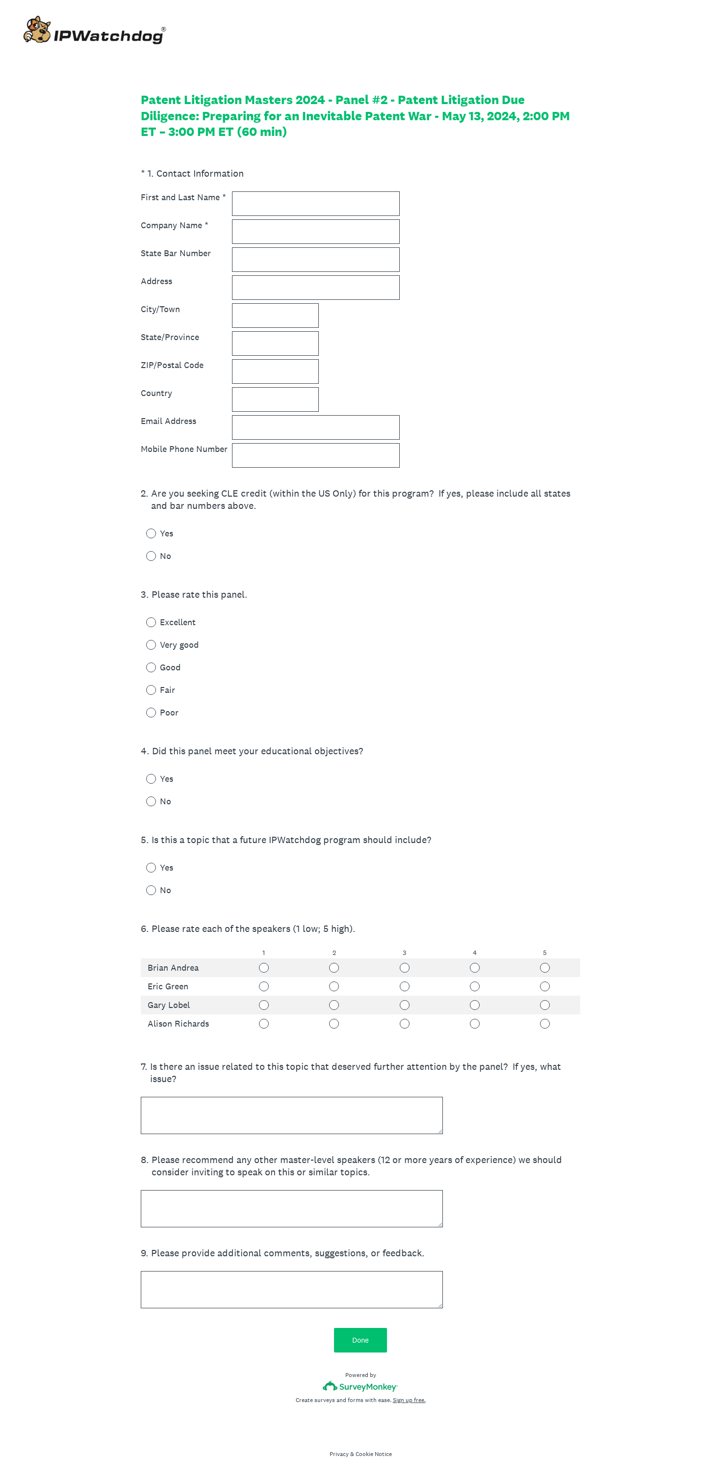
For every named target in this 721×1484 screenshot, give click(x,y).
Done (360, 1340)
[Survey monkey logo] (361, 1386)
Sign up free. (409, 1400)
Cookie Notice (374, 1454)
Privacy (339, 1454)
